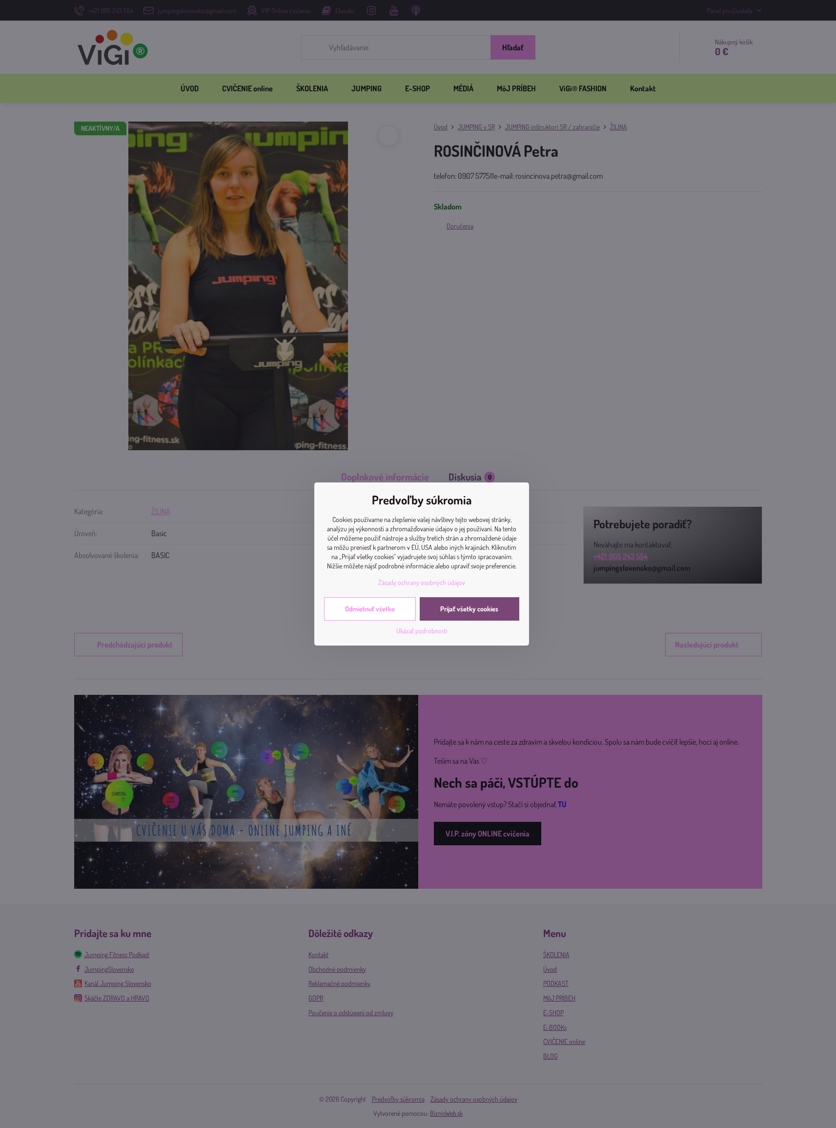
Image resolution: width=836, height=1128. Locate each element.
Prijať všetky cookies (469, 609)
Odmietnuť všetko (370, 609)
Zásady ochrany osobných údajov (421, 582)
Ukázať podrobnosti (422, 631)
